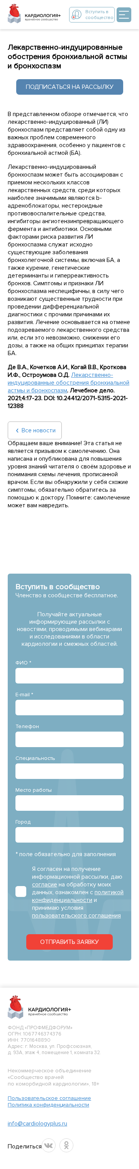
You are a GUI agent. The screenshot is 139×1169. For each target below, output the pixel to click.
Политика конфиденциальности (48, 1104)
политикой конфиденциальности (78, 896)
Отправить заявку (69, 942)
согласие (44, 884)
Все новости (39, 430)
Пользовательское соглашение (49, 1098)
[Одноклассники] (66, 1145)
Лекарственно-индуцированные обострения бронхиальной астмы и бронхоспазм (68, 382)
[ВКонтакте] (49, 1145)
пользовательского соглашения (76, 915)
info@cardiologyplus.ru (37, 1123)
